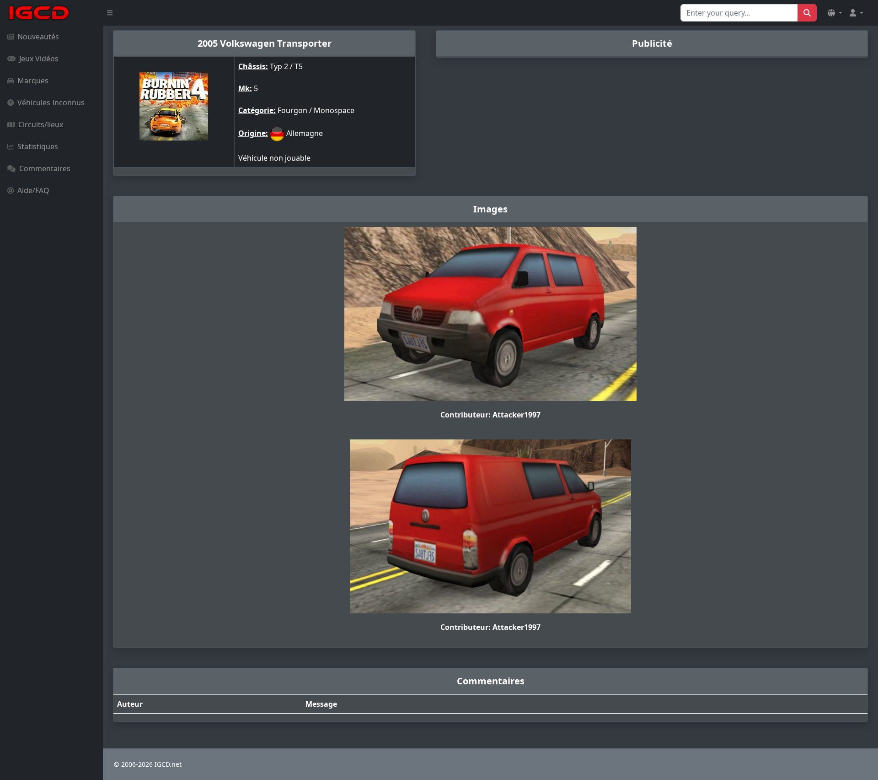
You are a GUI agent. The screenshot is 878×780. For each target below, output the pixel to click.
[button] (835, 13)
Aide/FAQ (33, 190)
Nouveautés (38, 37)
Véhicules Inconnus (51, 103)
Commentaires (44, 168)
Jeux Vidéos (39, 59)
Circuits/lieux (40, 124)
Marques (32, 81)
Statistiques (37, 146)
